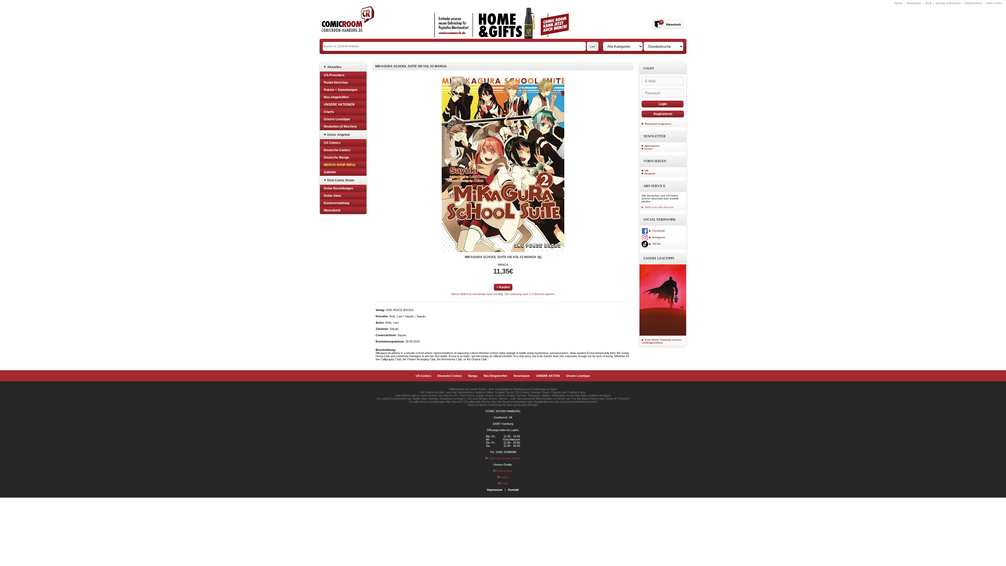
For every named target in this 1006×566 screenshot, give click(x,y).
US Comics (332, 143)
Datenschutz (973, 3)
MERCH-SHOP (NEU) (339, 165)
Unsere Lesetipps (337, 119)
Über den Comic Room (504, 458)
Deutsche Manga (336, 157)
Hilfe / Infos (994, 3)
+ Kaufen (503, 287)
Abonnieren (652, 145)
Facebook (658, 230)
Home (898, 3)
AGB (928, 3)
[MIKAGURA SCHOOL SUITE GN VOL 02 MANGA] (503, 164)
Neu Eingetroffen (495, 375)
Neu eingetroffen (336, 97)
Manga (472, 375)
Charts (329, 112)
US (646, 170)
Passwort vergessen (658, 123)
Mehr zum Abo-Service (659, 207)
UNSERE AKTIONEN (339, 104)
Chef (504, 483)
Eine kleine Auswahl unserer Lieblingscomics (662, 341)
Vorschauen (521, 375)
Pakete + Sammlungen (340, 90)
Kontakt (513, 489)
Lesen (649, 148)
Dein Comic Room (340, 180)
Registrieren (663, 114)
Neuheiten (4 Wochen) (340, 126)
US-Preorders (334, 75)
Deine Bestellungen (338, 188)
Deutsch (650, 173)
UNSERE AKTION (548, 375)
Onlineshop (504, 470)
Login (663, 104)
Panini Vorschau (336, 82)
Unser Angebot (338, 135)
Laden (504, 477)
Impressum (494, 489)
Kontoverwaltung (336, 203)
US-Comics (423, 375)
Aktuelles (334, 67)
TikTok (656, 243)
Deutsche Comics (337, 150)
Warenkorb (332, 210)
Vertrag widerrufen (948, 3)
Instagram (658, 237)
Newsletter (913, 3)
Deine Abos (332, 196)
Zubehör (330, 172)
